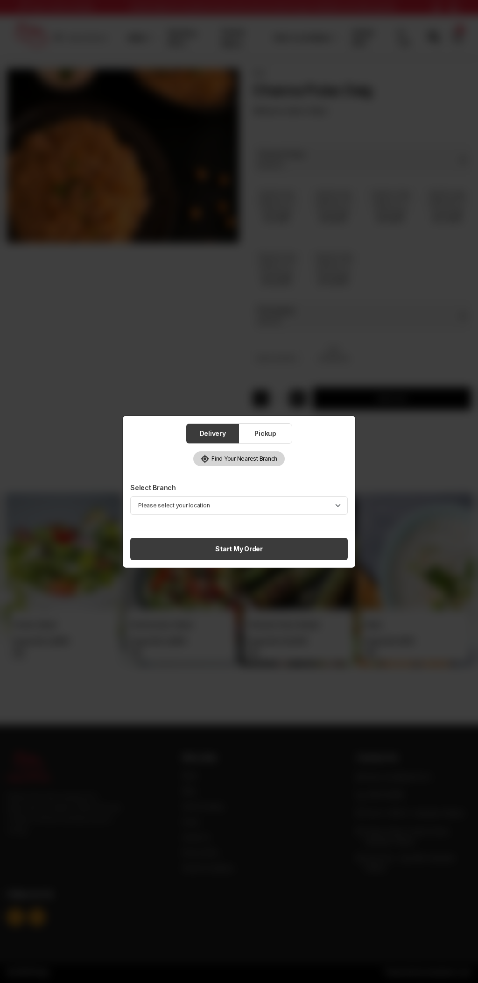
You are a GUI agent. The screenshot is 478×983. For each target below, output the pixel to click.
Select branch (153, 488)
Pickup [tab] (265, 433)
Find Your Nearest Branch (243, 458)
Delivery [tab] (213, 433)
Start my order (239, 549)
